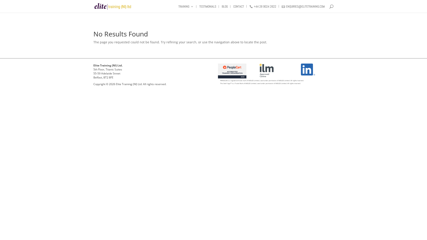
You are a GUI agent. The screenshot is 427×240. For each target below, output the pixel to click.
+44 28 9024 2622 (265, 6)
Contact (238, 6)
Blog (225, 6)
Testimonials (207, 6)
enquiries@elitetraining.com (305, 6)
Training (183, 6)
